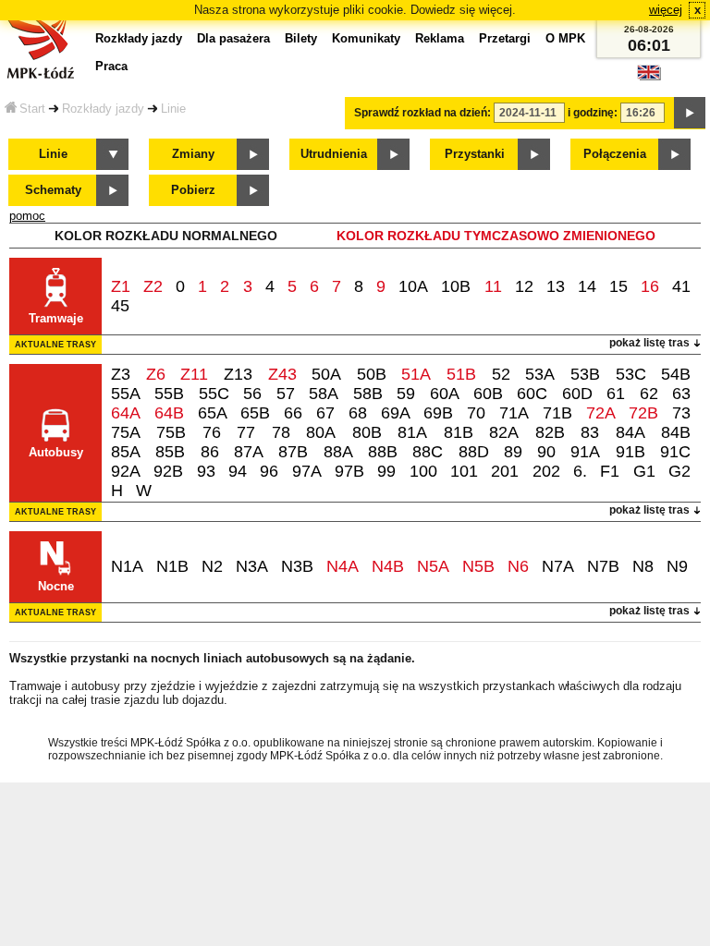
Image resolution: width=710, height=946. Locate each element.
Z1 (120, 286)
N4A (342, 566)
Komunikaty (366, 38)
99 (386, 471)
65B (255, 413)
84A (630, 432)
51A (416, 374)
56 (252, 393)
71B (557, 413)
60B (488, 393)
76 (211, 432)
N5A (433, 566)
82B (550, 432)
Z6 (155, 374)
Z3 (120, 374)
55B (169, 393)
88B (383, 452)
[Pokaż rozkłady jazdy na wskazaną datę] (689, 112)
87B (293, 452)
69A (395, 413)
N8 (643, 566)
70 (476, 413)
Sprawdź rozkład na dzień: (422, 112)
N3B (297, 566)
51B (461, 374)
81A (412, 432)
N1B (172, 566)
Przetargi (505, 38)
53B (585, 374)
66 (293, 413)
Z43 (282, 374)
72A (601, 413)
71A (514, 413)
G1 (644, 471)
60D (577, 393)
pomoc (27, 216)
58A (323, 393)
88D (474, 452)
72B (643, 413)
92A (126, 471)
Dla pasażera (233, 38)
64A (126, 413)
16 (650, 286)
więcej (665, 10)
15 (618, 286)
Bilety (301, 38)
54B (676, 374)
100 (423, 471)
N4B (388, 566)
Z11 (194, 374)
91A (585, 452)
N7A (558, 566)
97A (307, 471)
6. (580, 471)
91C (675, 452)
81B (458, 432)
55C (214, 393)
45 (120, 306)
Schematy (53, 190)
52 (501, 374)
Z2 (153, 286)
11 (493, 286)
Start (32, 108)
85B (170, 452)
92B (168, 471)
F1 (609, 471)
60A (444, 393)
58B (368, 393)
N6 (518, 566)
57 (285, 393)
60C (532, 393)
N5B (478, 566)
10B (456, 286)
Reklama (439, 38)
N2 (212, 566)
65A (212, 413)
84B (676, 432)
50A (326, 374)
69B (438, 413)
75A (126, 432)
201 (505, 471)
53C (631, 374)
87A (248, 452)
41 (681, 286)
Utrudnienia (333, 154)
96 (269, 471)
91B (630, 452)
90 (546, 452)
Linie (173, 108)
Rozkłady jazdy (103, 108)
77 (246, 432)
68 (358, 413)
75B (171, 432)
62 (649, 393)
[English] (649, 77)
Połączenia (614, 154)
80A (321, 432)
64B (169, 413)
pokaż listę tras (649, 342)
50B (371, 374)
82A (504, 432)
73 (681, 413)
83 (590, 432)
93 (206, 471)
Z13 (238, 374)
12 (524, 286)
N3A (252, 566)
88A (338, 452)
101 (464, 471)
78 (281, 432)
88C (427, 452)
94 (237, 471)
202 (546, 471)
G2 (679, 471)
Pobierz (193, 190)
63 (681, 393)
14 (587, 286)
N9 (677, 566)
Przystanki (475, 154)
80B (367, 432)
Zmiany (193, 154)
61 (615, 393)
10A (413, 286)
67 (325, 413)
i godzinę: (593, 112)
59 (406, 393)
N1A (127, 566)
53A (540, 374)
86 (210, 452)
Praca (111, 66)
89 (513, 452)
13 (555, 286)
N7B (603, 566)
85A (126, 452)
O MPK (565, 38)
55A (126, 393)
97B (349, 471)
